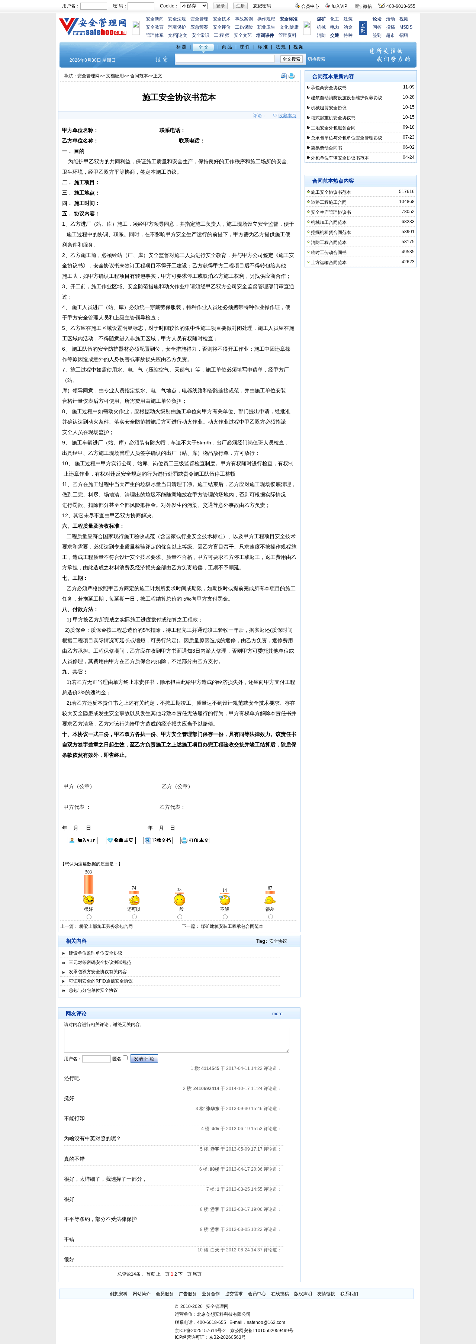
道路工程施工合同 (329, 202)
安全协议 (278, 941)
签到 (377, 35)
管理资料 (287, 35)
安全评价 (222, 27)
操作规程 (266, 19)
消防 (321, 35)
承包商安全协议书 (329, 87)
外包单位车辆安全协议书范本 (340, 158)
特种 (348, 35)
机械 (321, 27)
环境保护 (177, 27)
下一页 (185, 1274)
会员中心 (310, 6)
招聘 (403, 35)
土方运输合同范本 (329, 262)
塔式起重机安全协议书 (333, 117)
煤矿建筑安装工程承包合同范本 (232, 926)
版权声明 (303, 1293)
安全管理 (199, 19)
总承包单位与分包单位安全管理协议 (346, 138)
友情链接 (326, 1293)
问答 (377, 27)
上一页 (163, 1274)
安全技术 (222, 19)
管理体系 (155, 35)
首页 (150, 1274)
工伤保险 (244, 27)
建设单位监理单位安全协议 (95, 953)
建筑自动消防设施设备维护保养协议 (346, 97)
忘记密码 (262, 6)
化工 (334, 19)
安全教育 (155, 27)
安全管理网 (88, 75)
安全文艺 (243, 35)
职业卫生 (266, 27)
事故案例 (244, 19)
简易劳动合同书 (326, 148)
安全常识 (200, 35)
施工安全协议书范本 (331, 192)
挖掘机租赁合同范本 (331, 232)
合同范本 (139, 75)
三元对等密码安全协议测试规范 (100, 962)
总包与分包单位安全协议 (93, 990)
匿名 (116, 1058)
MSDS (405, 27)
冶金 (348, 27)
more (277, 1013)
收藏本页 (287, 115)
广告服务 (188, 1293)
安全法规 (177, 19)
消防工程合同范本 (329, 242)
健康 (294, 27)
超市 (390, 35)
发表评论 (144, 1058)
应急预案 (199, 27)
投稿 (390, 27)
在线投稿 (280, 1293)
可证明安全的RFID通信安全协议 (101, 981)
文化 (284, 27)
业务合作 (211, 1293)
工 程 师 (221, 35)
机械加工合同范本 (329, 222)
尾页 (197, 1274)
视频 (403, 19)
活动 (390, 19)
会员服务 (165, 1293)
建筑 (348, 19)
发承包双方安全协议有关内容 (98, 971)
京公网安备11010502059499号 (261, 1330)
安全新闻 (155, 19)
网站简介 (142, 1293)
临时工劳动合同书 (329, 252)
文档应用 (115, 75)
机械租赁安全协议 (329, 107)
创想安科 (119, 1293)
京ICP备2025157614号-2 (200, 1330)
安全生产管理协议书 (331, 212)
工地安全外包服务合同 (333, 128)
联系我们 (349, 1293)
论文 (182, 35)
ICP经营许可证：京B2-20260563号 (210, 1337)
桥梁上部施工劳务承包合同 (106, 926)
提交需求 (234, 1293)
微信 (367, 6)
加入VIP (339, 6)
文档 (172, 35)
